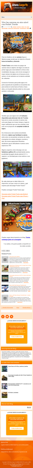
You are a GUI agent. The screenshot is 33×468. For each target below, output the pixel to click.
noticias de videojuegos (13, 28)
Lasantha (27, 463)
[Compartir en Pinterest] (9, 251)
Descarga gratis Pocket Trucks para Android (15, 194)
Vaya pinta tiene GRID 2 (14, 256)
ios (25, 26)
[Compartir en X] (6, 251)
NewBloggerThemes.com (16, 466)
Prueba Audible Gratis (16, 336)
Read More (25, 262)
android (14, 26)
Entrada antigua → (27, 307)
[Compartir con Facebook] (7, 251)
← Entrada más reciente (7, 307)
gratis (22, 26)
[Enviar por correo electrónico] (2, 251)
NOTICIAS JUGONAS (13, 392)
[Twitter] (7, 318)
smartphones (23, 28)
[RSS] (11, 318)
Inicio (17, 307)
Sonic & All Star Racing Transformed (17, 285)
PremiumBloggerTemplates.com (16, 465)
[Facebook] (3, 318)
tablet (28, 28)
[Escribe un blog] (4, 251)
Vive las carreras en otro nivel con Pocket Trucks (15, 23)
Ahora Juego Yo (13, 462)
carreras (19, 26)
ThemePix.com (15, 463)
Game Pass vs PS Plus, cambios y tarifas (18, 366)
